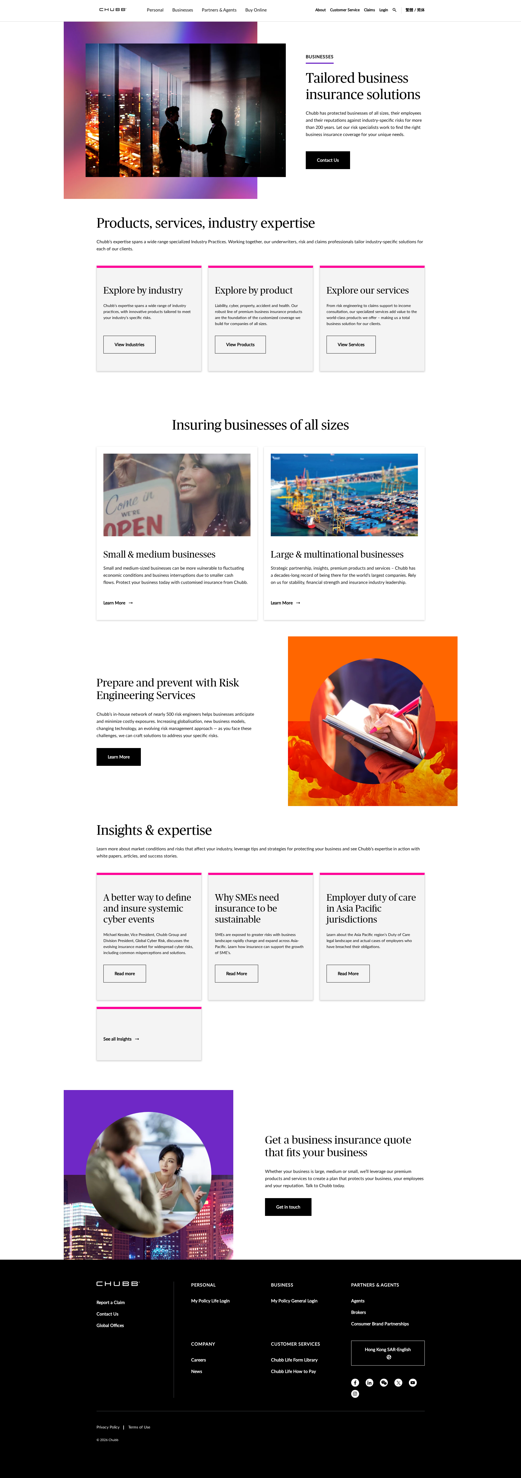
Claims (369, 10)
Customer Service (345, 10)
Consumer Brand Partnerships (380, 1324)
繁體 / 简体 (415, 10)
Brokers (358, 1312)
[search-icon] (394, 10)
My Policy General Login (294, 1301)
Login (383, 10)
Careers (198, 1360)
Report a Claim (111, 1302)
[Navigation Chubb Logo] (113, 11)
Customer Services (295, 1344)
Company (203, 1344)
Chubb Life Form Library (294, 1360)
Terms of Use (139, 1427)
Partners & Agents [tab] (219, 10)
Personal (203, 1285)
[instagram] (355, 1394)
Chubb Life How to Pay (293, 1371)
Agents (358, 1301)
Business (282, 1285)
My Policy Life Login (210, 1301)
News (196, 1371)
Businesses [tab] (182, 10)
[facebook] (355, 1383)
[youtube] (413, 1383)
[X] (398, 1383)
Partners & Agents (375, 1285)
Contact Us (107, 1314)
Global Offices (110, 1325)
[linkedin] (370, 1383)
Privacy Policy (108, 1427)
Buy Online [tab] (256, 10)
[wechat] (384, 1383)
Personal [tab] (155, 10)
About (320, 10)
